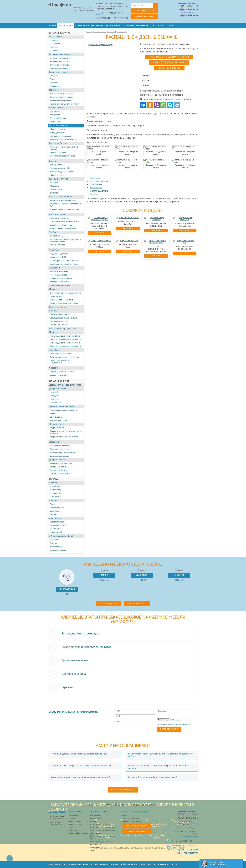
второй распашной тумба (61, 225)
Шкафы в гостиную (58, 179)
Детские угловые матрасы (61, 97)
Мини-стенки (56, 189)
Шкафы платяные (57, 129)
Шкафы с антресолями (60, 197)
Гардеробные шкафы (59, 72)
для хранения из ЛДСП (60, 65)
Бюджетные (55, 86)
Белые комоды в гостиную (61, 172)
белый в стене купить (59, 218)
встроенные (55, 51)
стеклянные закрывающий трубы (64, 222)
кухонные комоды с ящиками (63, 200)
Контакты (172, 26)
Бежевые (54, 47)
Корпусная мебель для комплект (64, 104)
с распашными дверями (60, 136)
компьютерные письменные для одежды (64, 210)
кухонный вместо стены (60, 62)
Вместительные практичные (62, 156)
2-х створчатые (56, 44)
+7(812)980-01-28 (189, 6)
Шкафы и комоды (57, 175)
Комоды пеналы (57, 165)
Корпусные (55, 40)
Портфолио (129, 26)
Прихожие (54, 90)
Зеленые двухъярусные (60, 101)
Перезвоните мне (144, 16)
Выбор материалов (99, 26)
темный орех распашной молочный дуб (65, 205)
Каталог (52, 26)
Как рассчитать (142, 26)
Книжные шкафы (57, 108)
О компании (115, 26)
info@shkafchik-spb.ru (105, 9)
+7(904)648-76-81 (189, 9)
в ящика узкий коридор (60, 58)
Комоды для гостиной (59, 168)
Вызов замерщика (144, 11)
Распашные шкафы (58, 125)
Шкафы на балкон (58, 143)
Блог (154, 26)
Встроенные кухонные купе (62, 94)
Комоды (53, 161)
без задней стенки (58, 118)
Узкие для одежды (58, 133)
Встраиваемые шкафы (60, 54)
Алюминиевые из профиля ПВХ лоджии (64, 148)
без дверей (55, 111)
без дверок (55, 115)
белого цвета (55, 122)
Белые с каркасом (58, 153)
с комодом (54, 193)
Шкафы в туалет (57, 214)
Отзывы (161, 26)
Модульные (55, 186)
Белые (53, 79)
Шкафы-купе (55, 36)
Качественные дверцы (60, 68)
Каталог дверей (82, 26)
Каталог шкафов (66, 26)
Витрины (54, 183)
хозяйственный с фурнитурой (63, 229)
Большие (54, 83)
